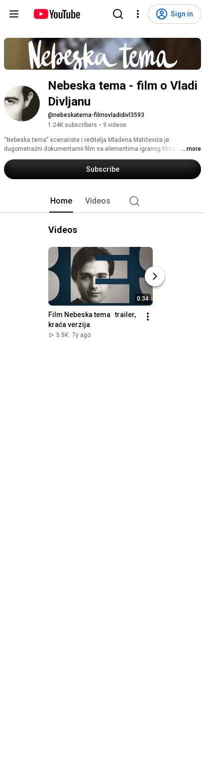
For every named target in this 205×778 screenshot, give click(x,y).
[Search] (118, 14)
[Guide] (14, 14)
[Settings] (138, 14)
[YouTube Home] (56, 14)
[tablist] (102, 201)
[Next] (155, 276)
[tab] (61, 201)
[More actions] (148, 317)
